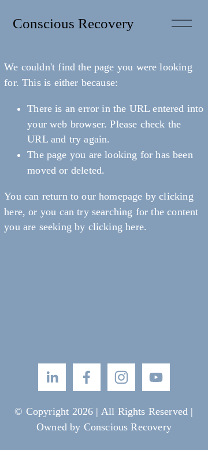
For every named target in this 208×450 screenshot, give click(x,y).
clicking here (116, 226)
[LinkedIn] (52, 377)
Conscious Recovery (73, 23)
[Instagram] (121, 377)
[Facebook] (87, 377)
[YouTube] (156, 377)
